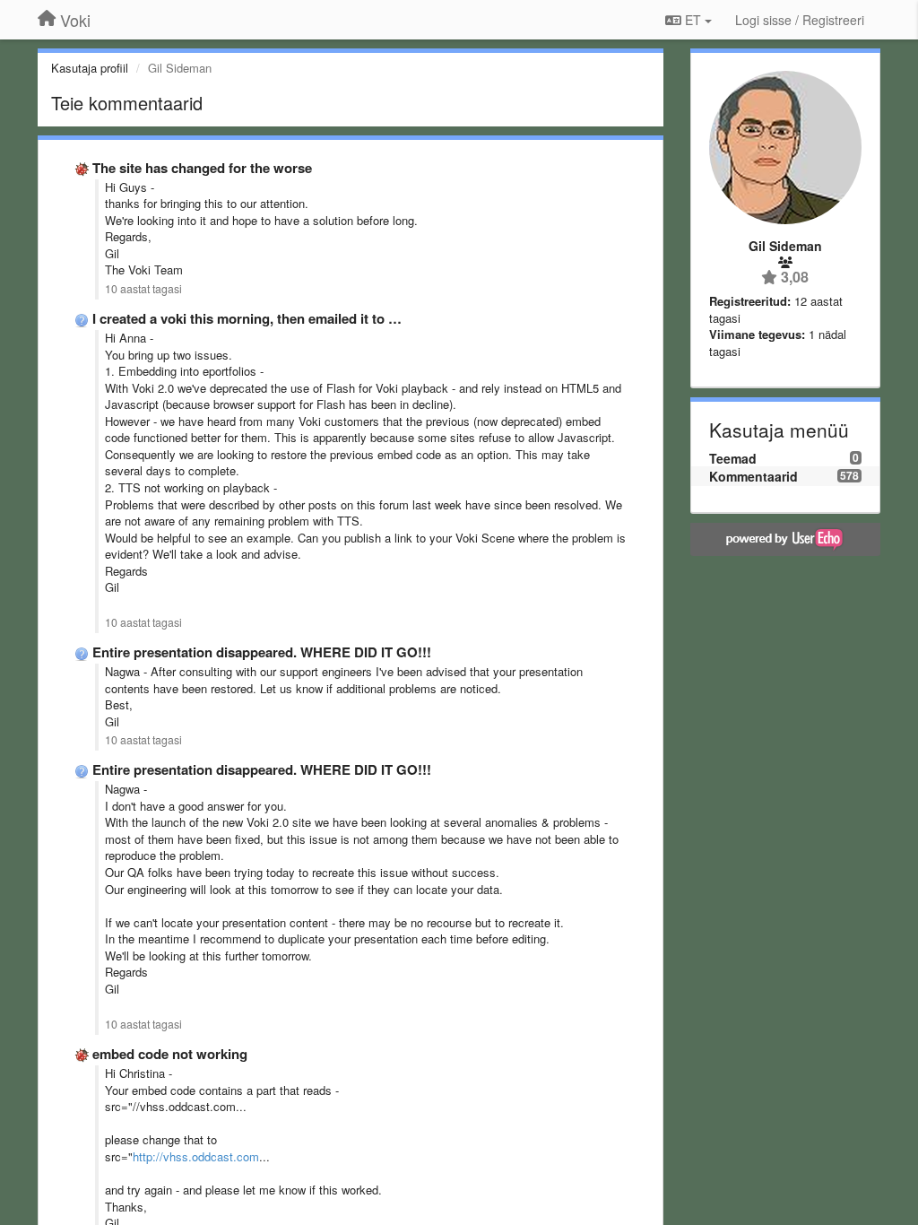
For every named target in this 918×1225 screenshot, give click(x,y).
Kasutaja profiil (89, 67)
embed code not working (169, 1054)
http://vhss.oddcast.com (196, 1156)
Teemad (733, 458)
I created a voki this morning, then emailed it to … (247, 318)
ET (693, 20)
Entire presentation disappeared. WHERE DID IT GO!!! (261, 652)
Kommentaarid (753, 476)
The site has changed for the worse (202, 168)
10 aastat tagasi (143, 289)
